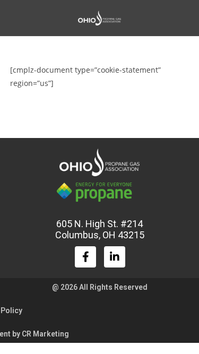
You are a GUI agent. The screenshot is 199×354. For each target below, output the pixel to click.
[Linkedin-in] (114, 256)
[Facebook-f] (85, 256)
